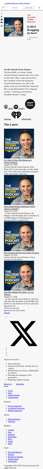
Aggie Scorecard (15, 406)
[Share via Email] (1, 22)
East (10, 432)
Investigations (14, 395)
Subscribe (29, 8)
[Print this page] (1, 25)
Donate (15, 8)
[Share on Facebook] (1, 13)
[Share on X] (1, 16)
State (10, 393)
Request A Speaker (15, 457)
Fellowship (12, 461)
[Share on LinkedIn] (1, 19)
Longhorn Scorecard (16, 408)
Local (10, 390)
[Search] (40, 8)
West (10, 443)
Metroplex (12, 437)
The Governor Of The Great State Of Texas (21, 253)
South (10, 441)
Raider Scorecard (15, 410)
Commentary (13, 397)
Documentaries (14, 419)
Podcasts (11, 421)
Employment (13, 459)
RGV (10, 439)
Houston (11, 434)
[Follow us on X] (23, 348)
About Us (8, 384)
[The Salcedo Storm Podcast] (13, 36)
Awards (11, 454)
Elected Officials (15, 452)
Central (11, 430)
